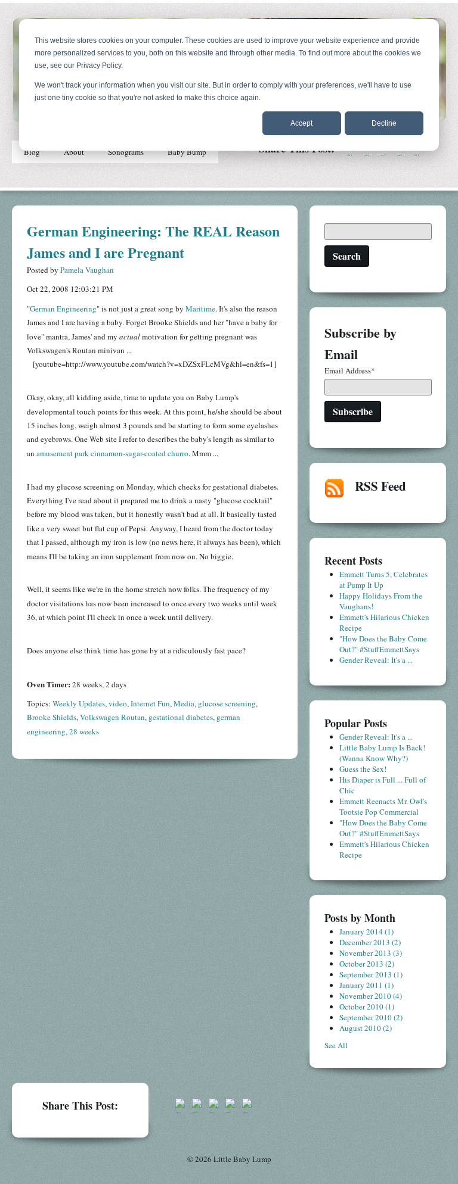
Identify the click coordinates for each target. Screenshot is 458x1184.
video (118, 703)
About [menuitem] (74, 152)
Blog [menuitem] (32, 152)
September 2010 (371, 1017)
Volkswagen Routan (112, 717)
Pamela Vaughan (87, 269)
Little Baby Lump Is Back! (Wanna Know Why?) (382, 753)
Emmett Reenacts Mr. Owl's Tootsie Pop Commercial (383, 806)
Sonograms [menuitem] (126, 152)
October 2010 (366, 1006)
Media (184, 703)
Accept (301, 123)
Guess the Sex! (362, 769)
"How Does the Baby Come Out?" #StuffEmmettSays (383, 644)
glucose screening (227, 703)
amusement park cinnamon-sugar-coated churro (112, 453)
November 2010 (370, 995)
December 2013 (370, 942)
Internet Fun (150, 703)
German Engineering (63, 308)
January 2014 (366, 931)
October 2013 (366, 963)
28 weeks (84, 731)
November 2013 (370, 953)
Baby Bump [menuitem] (187, 152)
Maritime (200, 308)
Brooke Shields (51, 717)
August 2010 (365, 1028)
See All (336, 1045)
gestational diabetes (180, 717)
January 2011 (366, 985)
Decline (384, 123)
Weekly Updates (78, 703)
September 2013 (371, 974)
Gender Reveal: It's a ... (376, 660)
